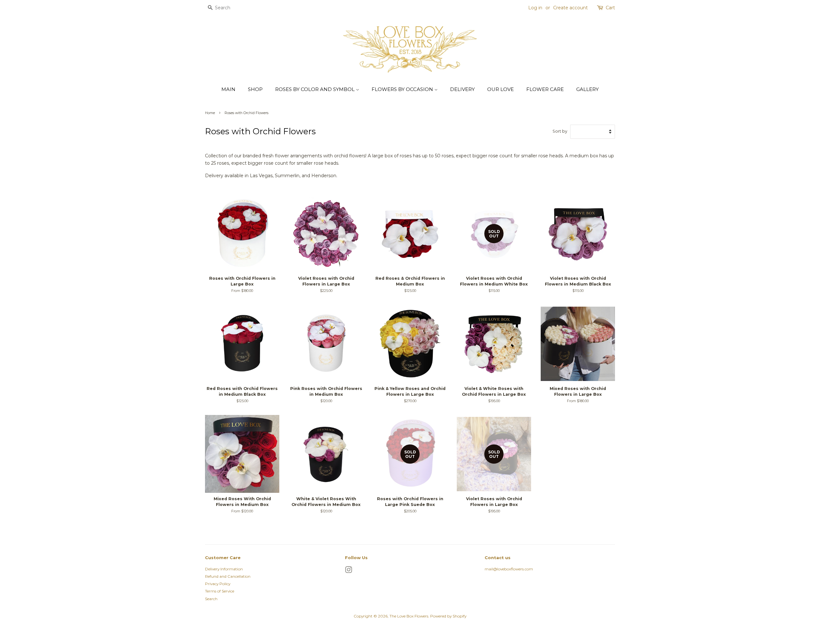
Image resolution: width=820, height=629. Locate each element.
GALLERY (587, 89)
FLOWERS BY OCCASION (403, 89)
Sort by (560, 131)
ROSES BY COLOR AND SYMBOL (315, 89)
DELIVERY (462, 89)
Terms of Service (219, 591)
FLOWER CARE (545, 89)
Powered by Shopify (448, 616)
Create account (570, 8)
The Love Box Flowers (409, 616)
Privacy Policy (217, 583)
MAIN (228, 89)
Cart (610, 8)
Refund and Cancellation (227, 576)
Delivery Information (224, 569)
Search (211, 598)
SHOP (255, 89)
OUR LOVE (500, 89)
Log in (535, 8)
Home (210, 113)
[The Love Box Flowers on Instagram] (348, 571)
